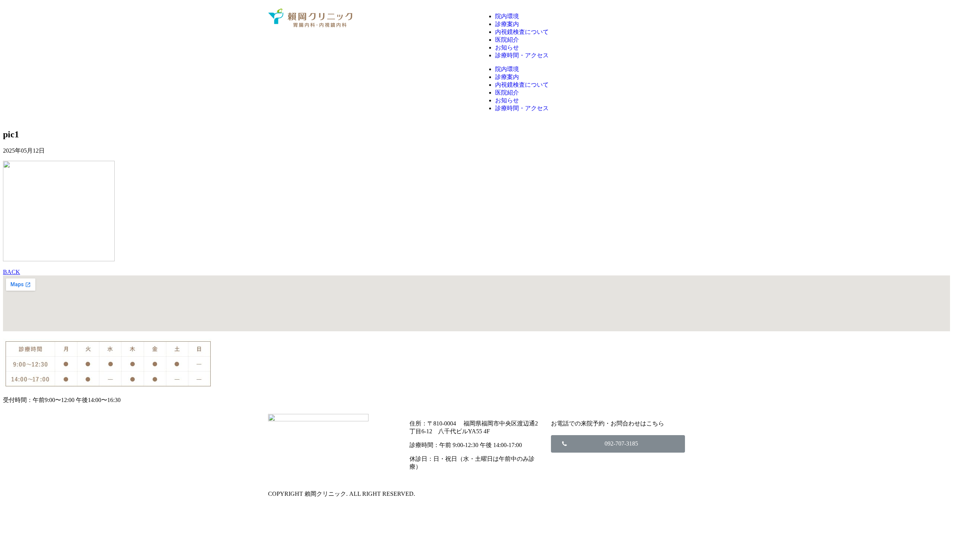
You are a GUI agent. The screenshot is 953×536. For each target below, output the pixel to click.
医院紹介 (507, 39)
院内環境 (507, 16)
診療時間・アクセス (522, 55)
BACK (11, 272)
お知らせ (507, 47)
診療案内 (507, 24)
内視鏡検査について (522, 32)
